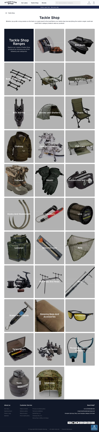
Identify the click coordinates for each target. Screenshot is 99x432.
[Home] (6, 13)
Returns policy (23, 413)
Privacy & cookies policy (39, 408)
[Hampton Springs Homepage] (10, 3)
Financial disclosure (67, 429)
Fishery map (7, 413)
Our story (6, 408)
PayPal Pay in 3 (37, 413)
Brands (44, 3)
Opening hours (8, 411)
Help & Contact (24, 408)
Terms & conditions (38, 411)
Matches (6, 415)
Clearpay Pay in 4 (37, 415)
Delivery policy (24, 411)
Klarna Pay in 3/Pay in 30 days (40, 418)
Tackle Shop (34, 3)
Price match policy (25, 415)
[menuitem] (24, 3)
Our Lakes (24, 3)
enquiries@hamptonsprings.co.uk (86, 411)
